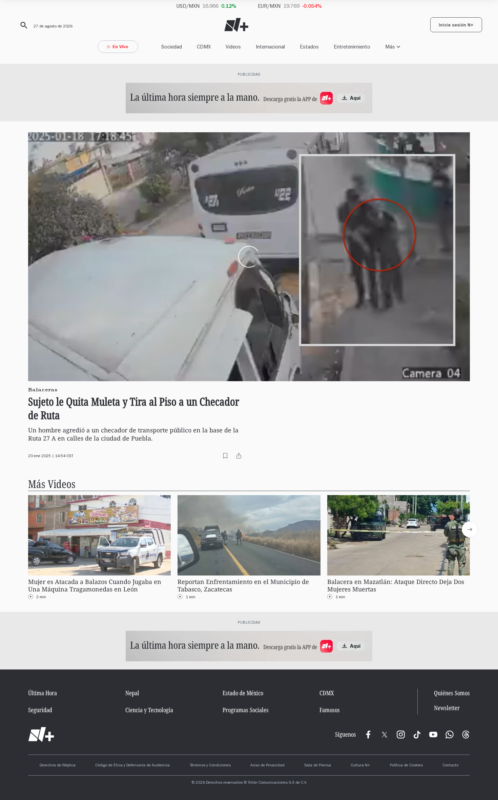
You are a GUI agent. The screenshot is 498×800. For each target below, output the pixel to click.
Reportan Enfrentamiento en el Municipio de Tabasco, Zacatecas (243, 585)
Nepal (132, 693)
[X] (384, 734)
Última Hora (42, 693)
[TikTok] (417, 734)
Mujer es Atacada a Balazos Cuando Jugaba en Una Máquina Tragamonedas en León (94, 585)
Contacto (450, 766)
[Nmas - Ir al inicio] (236, 25)
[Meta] (368, 734)
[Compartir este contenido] (239, 456)
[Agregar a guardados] (225, 456)
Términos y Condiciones (210, 766)
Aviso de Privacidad (267, 766)
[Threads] (466, 734)
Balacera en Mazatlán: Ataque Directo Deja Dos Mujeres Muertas (395, 585)
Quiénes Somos (452, 693)
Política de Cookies (406, 766)
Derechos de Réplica (58, 766)
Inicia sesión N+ (456, 25)
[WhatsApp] (449, 734)
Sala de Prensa (317, 766)
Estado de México (243, 693)
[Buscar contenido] (22, 25)
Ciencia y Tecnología (149, 710)
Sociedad (171, 46)
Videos (233, 46)
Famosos (329, 710)
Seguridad (40, 710)
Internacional (270, 46)
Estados (309, 46)
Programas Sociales (246, 710)
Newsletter (447, 708)
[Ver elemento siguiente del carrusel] (470, 529)
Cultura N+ (360, 766)
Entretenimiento (352, 46)
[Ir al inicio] (41, 734)
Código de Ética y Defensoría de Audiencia (132, 766)
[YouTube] (433, 734)
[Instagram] (401, 734)
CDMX (204, 46)
